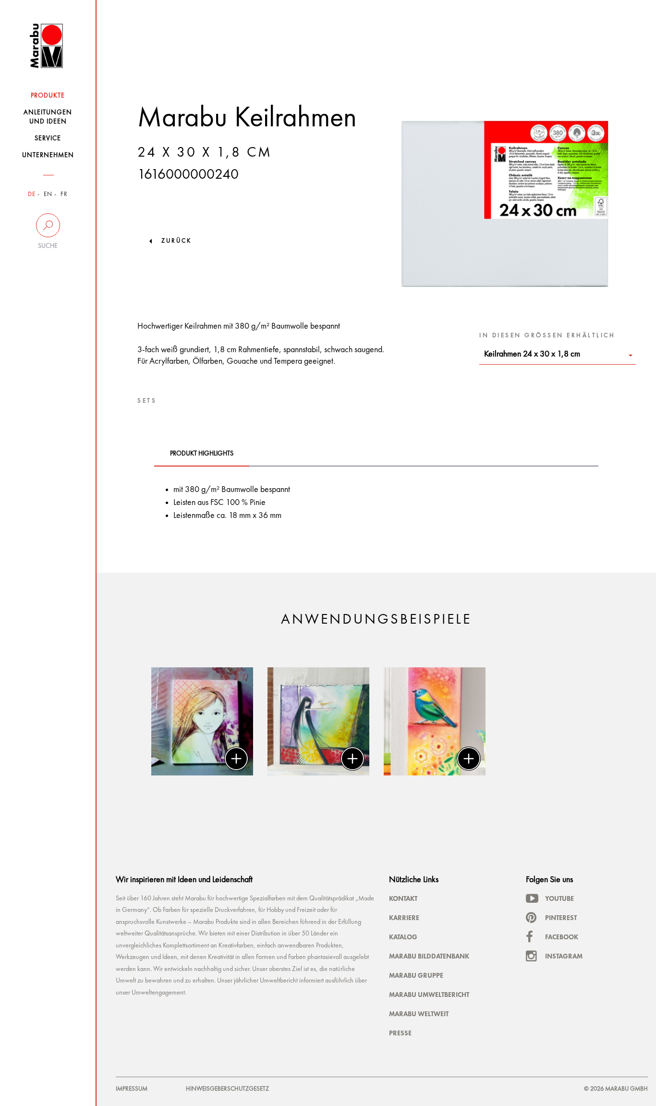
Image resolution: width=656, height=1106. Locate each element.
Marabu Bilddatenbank (429, 956)
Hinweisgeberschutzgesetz (227, 1089)
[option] (202, 721)
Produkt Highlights (201, 453)
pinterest (561, 917)
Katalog (403, 937)
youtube (559, 898)
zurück (176, 241)
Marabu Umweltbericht (429, 994)
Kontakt (403, 898)
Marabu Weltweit (419, 1013)
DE (32, 194)
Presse (400, 1033)
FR (64, 194)
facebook (561, 937)
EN (48, 194)
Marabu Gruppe (416, 975)
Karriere (404, 917)
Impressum (131, 1089)
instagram (564, 956)
